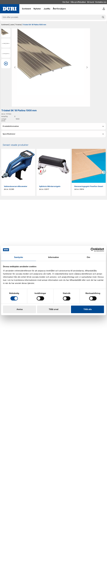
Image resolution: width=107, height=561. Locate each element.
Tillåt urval (53, 309)
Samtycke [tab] (18, 257)
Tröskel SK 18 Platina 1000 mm (34, 25)
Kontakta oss (100, 2)
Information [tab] (53, 257)
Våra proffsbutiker (78, 2)
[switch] (40, 298)
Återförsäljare (59, 9)
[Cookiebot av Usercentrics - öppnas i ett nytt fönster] (92, 250)
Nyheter (37, 9)
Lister (12, 25)
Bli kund (90, 2)
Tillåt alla (88, 309)
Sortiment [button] (26, 9)
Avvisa (20, 309)
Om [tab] (88, 257)
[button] (53, 126)
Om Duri (65, 2)
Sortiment (5, 25)
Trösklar (18, 25)
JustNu (47, 9)
